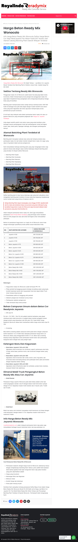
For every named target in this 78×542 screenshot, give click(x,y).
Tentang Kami (31, 15)
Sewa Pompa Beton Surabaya (18, 214)
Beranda (4, 15)
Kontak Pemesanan (20, 15)
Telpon (43, 520)
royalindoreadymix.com (10, 425)
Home (6, 23)
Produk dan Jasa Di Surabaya (15, 23)
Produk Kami (10, 15)
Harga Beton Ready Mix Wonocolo (13, 83)
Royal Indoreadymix (25, 539)
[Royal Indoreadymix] (24, 7)
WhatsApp (52, 520)
